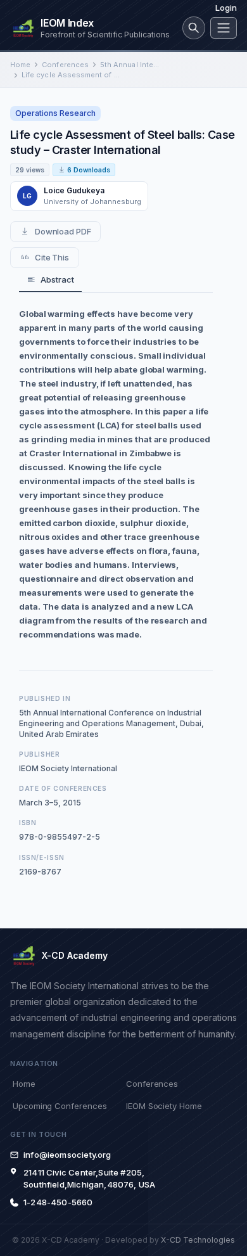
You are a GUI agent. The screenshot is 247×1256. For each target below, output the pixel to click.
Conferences (65, 64)
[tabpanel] (116, 474)
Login (226, 8)
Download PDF (63, 231)
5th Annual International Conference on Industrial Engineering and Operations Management (130, 64)
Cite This (52, 257)
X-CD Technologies (198, 1240)
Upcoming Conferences (59, 1106)
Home (20, 64)
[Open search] (193, 27)
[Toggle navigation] (223, 28)
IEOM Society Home (164, 1106)
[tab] (50, 280)
